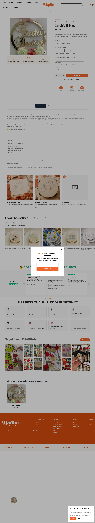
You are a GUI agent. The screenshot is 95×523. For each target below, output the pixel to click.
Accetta (73, 518)
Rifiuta (79, 518)
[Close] (61, 249)
